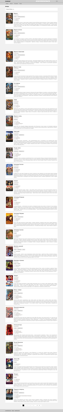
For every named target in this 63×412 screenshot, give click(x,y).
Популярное (16, 3)
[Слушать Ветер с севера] (9, 294)
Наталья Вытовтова (18, 154)
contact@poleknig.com (8, 410)
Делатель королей (18, 246)
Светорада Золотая (18, 164)
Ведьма (16, 13)
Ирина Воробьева (18, 202)
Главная (7, 3)
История (24, 249)
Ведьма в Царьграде (19, 51)
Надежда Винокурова (18, 348)
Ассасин (16, 180)
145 (37, 405)
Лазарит (16, 275)
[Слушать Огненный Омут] (9, 329)
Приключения (16, 151)
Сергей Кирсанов (18, 280)
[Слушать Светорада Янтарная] (9, 202)
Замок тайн (16, 359)
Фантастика (15, 119)
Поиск (48, 1)
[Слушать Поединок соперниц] (9, 394)
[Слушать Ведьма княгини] (9, 34)
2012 (17, 312)
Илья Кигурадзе (29, 395)
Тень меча (17, 380)
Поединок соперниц (19, 389)
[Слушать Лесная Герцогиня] (9, 347)
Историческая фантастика (21, 16)
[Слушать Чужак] (9, 104)
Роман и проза (16, 167)
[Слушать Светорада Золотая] (9, 169)
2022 (17, 104)
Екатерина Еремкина (18, 395)
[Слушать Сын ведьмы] (9, 88)
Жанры (20, 3)
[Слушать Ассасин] (9, 185)
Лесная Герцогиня (18, 342)
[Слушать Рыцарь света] (9, 152)
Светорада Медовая (19, 213)
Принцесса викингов (19, 307)
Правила (13, 410)
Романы (15, 200)
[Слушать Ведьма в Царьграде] (9, 56)
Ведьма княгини (18, 29)
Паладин (16, 374)
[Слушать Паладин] (9, 378)
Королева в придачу (19, 260)
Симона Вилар (9, 9)
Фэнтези (15, 16)
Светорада (17, 170)
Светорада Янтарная (19, 197)
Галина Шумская (18, 251)
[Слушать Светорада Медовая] (9, 218)
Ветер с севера (17, 290)
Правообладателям (17, 410)
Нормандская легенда (18, 297)
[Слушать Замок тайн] (9, 363)
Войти (57, 1)
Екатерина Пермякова (24, 395)
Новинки (11, 3)
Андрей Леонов (18, 379)
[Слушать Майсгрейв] (9, 136)
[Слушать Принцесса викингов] (9, 312)
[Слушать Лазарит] (9, 280)
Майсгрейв (16, 131)
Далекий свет (17, 155)
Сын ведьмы (17, 83)
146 (39, 405)
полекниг (7, 1)
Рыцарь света (17, 148)
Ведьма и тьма (17, 67)
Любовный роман (21, 151)
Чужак (15, 99)
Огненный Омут (18, 325)
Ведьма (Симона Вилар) (19, 123)
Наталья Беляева (18, 18)
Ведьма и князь (18, 116)
